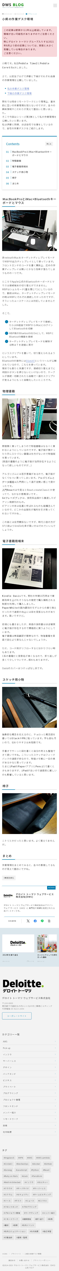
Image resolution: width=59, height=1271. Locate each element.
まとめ (15, 183)
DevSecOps (22, 1164)
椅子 (14, 177)
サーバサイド (23, 1188)
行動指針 (8, 1237)
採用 (5, 1125)
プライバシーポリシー (42, 1260)
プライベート (32, 14)
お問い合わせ (24, 1260)
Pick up (6, 1048)
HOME (4, 1254)
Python (35, 1170)
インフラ (7, 1054)
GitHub (48, 1164)
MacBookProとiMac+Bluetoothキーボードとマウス (32, 153)
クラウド (8, 1188)
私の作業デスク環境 (18, 88)
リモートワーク (10, 1118)
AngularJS (9, 1157)
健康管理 (27, 1219)
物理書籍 (16, 160)
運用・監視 (22, 1237)
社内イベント (28, 1225)
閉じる (49, 144)
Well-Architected (12, 1182)
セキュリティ (23, 1194)
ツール (8, 1200)
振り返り (40, 1219)
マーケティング (31, 1213)
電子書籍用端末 (20, 166)
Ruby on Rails (11, 1176)
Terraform (37, 1176)
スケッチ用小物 (20, 171)
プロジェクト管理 (11, 1099)
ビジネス (7, 1080)
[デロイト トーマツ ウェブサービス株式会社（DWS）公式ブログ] (13, 5)
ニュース (30, 1200)
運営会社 (11, 1260)
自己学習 (47, 1231)
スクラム (8, 1194)
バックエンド (9, 1073)
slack (25, 1176)
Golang (8, 1170)
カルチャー (43, 1182)
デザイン (7, 1067)
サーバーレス (9, 1060)
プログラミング (10, 1093)
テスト (18, 1200)
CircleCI (8, 1164)
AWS (5, 1041)
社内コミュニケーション (15, 1231)
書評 (7, 1225)
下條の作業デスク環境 (19, 93)
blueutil (30, 360)
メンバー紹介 (9, 1112)
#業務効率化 (9, 878)
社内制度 (7, 1131)
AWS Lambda (43, 1157)
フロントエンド (10, 1106)
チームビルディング (42, 1194)
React (46, 1170)
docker (36, 1164)
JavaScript (22, 1170)
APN (21, 1157)
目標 (16, 1225)
